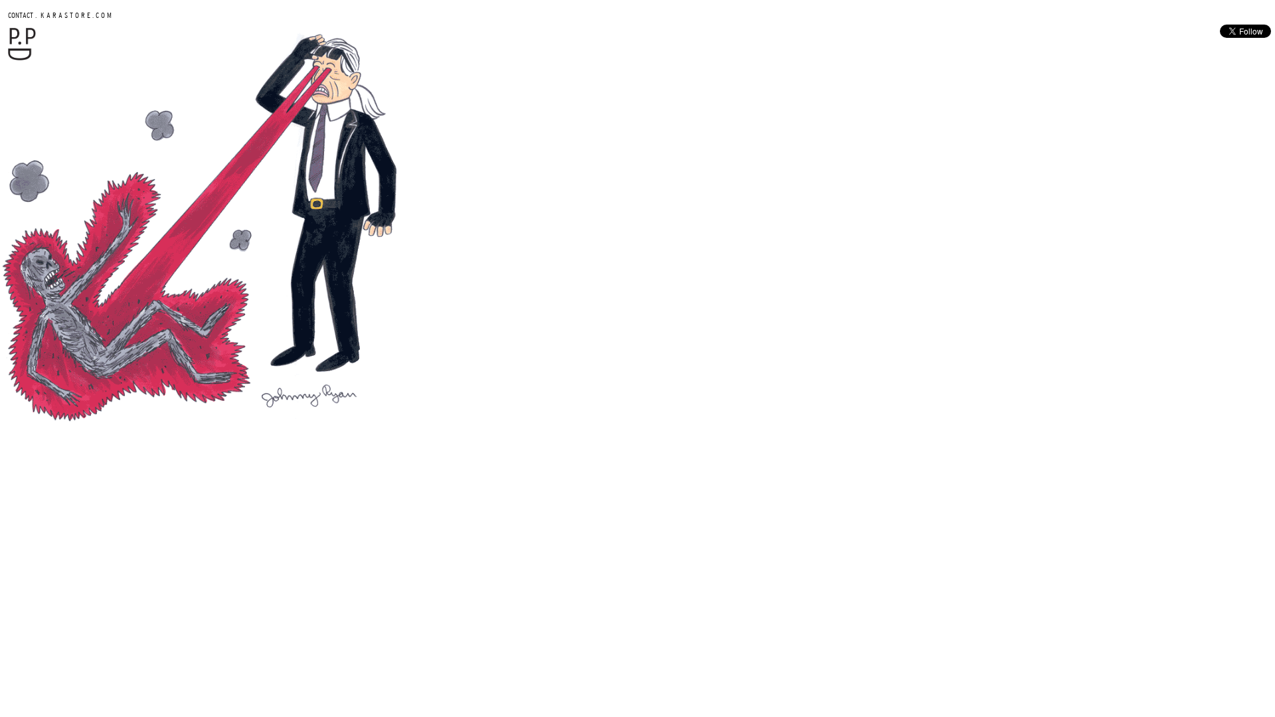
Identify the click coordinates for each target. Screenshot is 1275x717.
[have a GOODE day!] (22, 57)
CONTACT (20, 15)
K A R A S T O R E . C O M (75, 15)
